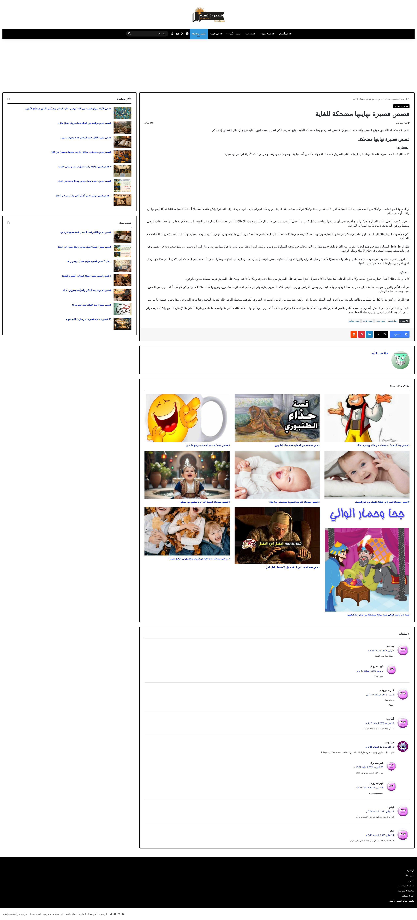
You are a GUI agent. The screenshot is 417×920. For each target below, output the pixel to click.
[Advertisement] (389, 65)
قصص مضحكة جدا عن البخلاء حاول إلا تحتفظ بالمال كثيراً (293, 567)
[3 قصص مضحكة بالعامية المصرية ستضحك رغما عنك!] (277, 475)
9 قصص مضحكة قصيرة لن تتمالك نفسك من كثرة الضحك (382, 502)
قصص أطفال (285, 33)
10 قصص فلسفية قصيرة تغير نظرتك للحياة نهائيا (88, 319)
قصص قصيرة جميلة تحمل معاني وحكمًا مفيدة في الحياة (84, 181)
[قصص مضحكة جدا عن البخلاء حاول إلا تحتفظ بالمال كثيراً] (277, 535)
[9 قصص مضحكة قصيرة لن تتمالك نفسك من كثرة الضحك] (367, 475)
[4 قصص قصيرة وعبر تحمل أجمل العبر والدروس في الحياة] (122, 200)
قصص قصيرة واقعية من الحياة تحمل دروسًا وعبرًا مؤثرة (84, 123)
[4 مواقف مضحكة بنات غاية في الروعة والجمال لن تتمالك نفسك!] (187, 531)
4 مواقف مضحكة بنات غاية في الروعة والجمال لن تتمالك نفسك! (199, 558)
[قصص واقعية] (208, 14)
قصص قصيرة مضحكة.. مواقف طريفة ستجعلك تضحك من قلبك (81, 152)
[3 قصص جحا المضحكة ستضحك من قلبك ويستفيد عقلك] (367, 418)
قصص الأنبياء (235, 33)
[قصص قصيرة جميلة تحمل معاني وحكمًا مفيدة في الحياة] (122, 185)
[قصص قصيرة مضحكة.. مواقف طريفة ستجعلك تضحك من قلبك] (122, 156)
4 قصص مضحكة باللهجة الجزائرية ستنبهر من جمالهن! (204, 502)
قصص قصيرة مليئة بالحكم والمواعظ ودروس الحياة (87, 290)
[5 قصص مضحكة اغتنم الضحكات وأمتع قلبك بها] (187, 418)
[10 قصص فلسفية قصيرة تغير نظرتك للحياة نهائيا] (122, 324)
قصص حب (250, 33)
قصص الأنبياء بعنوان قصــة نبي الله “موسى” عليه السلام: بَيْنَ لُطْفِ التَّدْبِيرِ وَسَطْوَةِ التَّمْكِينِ (68, 108)
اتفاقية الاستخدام (406, 885)
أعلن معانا (410, 875)
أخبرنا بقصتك (408, 895)
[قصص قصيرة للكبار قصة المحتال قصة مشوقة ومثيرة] (122, 142)
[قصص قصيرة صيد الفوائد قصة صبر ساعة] (122, 309)
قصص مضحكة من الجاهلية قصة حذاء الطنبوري (297, 445)
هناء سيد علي (401, 123)
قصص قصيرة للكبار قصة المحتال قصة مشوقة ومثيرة (85, 137)
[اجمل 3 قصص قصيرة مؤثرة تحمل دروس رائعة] (122, 266)
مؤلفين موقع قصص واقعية (402, 900)
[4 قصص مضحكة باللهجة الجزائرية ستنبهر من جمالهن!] (187, 475)
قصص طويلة (216, 33)
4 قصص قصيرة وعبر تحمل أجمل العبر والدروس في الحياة (83, 195)
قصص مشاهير (354, 321)
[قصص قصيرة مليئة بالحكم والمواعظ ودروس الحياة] (122, 295)
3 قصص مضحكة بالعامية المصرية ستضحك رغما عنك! (294, 502)
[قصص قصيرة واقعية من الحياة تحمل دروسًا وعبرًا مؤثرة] (122, 127)
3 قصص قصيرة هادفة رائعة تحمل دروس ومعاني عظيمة (84, 166)
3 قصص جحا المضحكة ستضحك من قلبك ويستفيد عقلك (383, 445)
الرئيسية (403, 99)
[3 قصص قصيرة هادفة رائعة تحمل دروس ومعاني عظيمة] (122, 171)
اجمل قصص (392, 321)
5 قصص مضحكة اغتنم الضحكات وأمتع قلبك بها (208, 445)
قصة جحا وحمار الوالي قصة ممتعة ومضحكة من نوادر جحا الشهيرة (378, 614)
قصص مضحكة (199, 33)
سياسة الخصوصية (406, 890)
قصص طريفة (368, 321)
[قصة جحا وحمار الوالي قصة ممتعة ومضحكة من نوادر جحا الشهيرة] (367, 559)
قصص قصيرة (268, 33)
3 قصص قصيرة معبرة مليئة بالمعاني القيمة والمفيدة (86, 276)
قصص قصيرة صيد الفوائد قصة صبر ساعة (91, 305)
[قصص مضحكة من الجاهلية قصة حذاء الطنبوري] (277, 418)
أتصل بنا (411, 880)
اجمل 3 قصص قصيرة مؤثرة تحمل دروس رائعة (88, 261)
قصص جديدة (380, 321)
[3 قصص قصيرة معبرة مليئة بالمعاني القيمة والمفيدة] (122, 280)
